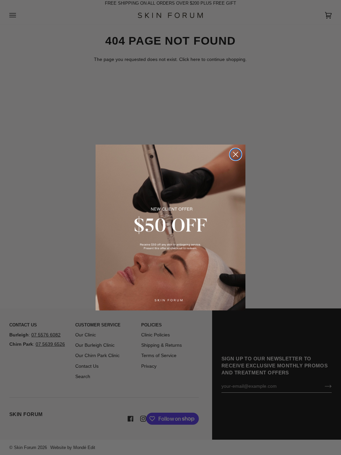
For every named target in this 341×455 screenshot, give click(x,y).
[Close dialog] (235, 154)
